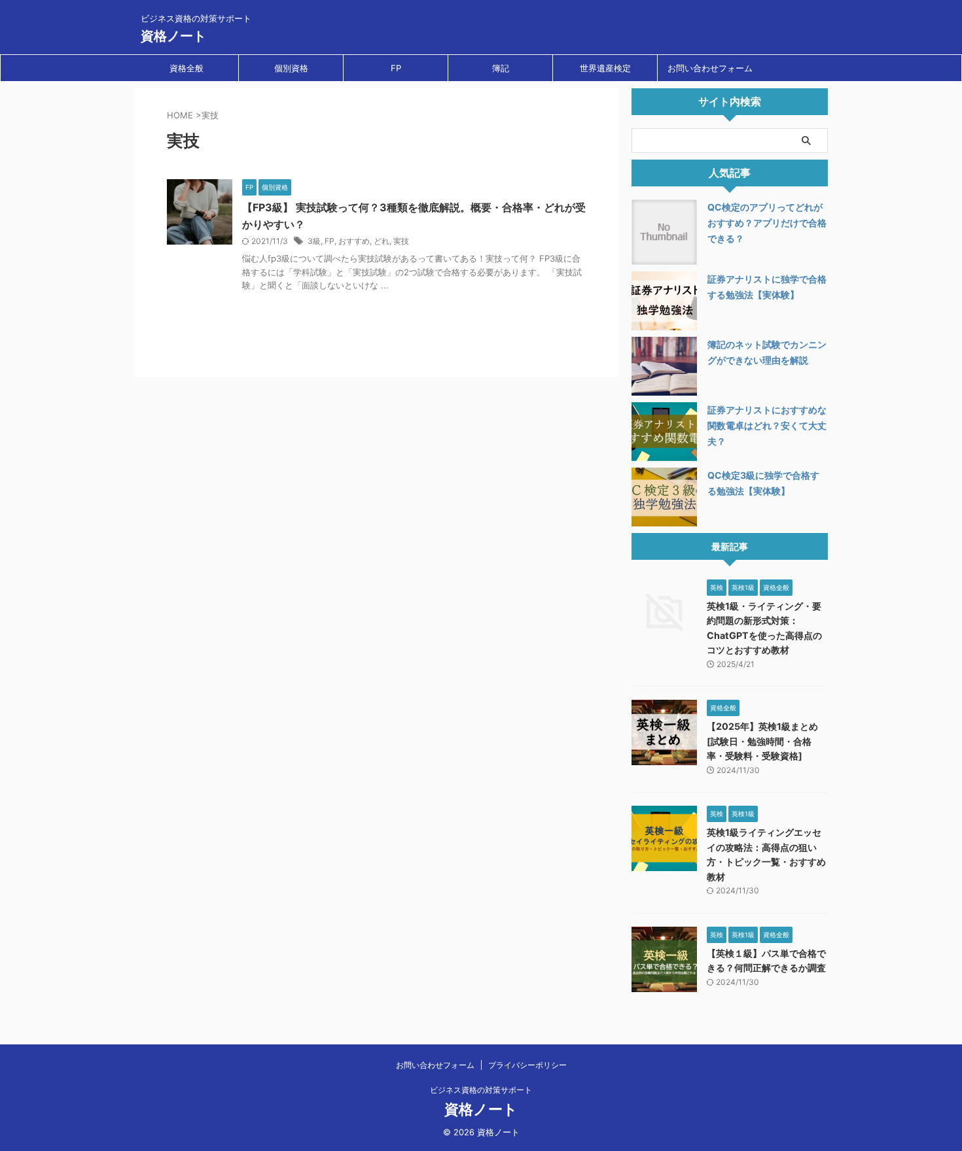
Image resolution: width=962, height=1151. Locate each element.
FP (396, 68)
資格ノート (173, 36)
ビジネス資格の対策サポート (481, 1090)
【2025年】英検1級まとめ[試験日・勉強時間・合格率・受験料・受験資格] (762, 741)
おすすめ (354, 241)
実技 (401, 241)
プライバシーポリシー (527, 1065)
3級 (314, 241)
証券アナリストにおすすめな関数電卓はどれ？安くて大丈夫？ (767, 425)
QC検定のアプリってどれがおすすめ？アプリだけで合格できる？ (767, 222)
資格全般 (186, 68)
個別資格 (291, 68)
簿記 (500, 68)
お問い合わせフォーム (710, 68)
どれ (381, 241)
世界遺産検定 (605, 68)
